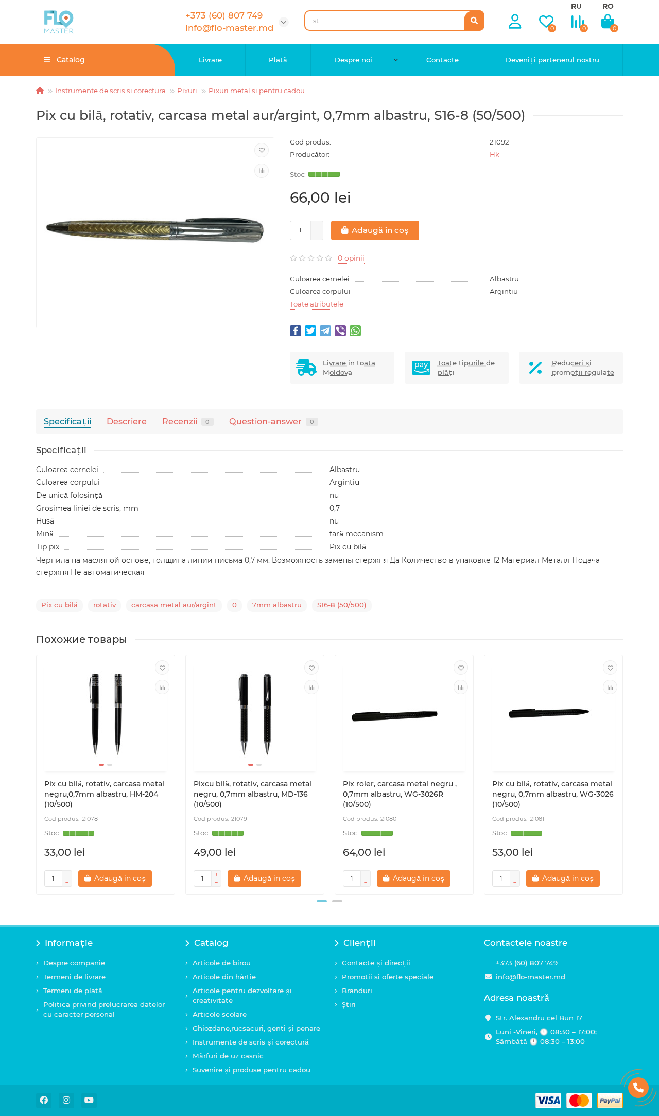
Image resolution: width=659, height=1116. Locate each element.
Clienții (359, 943)
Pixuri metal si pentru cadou (257, 90)
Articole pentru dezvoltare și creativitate (242, 995)
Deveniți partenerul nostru (552, 60)
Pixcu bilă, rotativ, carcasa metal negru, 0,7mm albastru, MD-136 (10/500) (252, 794)
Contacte (442, 60)
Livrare (210, 60)
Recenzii (186, 421)
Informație (69, 943)
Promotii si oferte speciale (387, 977)
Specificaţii (67, 421)
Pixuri (187, 90)
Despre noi (353, 60)
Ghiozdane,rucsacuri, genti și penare (256, 1028)
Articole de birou (222, 963)
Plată (278, 60)
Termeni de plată (72, 990)
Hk (494, 154)
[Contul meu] (515, 21)
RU (576, 6)
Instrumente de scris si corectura (110, 90)
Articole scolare (220, 1014)
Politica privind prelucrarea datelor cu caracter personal (104, 1009)
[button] (322, 901)
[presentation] (37, 771)
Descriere (127, 421)
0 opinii (351, 258)
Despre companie (74, 963)
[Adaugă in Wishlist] (261, 150)
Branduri (357, 990)
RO (608, 6)
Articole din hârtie (224, 977)
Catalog (211, 943)
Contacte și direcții (376, 963)
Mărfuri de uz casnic (228, 1056)
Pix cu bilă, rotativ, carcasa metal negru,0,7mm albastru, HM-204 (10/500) (104, 794)
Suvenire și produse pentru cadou (251, 1070)
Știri (349, 1004)
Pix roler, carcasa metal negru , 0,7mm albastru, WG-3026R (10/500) (400, 794)
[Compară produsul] (261, 171)
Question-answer (271, 421)
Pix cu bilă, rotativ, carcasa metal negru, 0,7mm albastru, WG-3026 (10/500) (553, 794)
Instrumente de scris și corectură (251, 1042)
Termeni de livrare (74, 977)
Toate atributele (316, 304)
